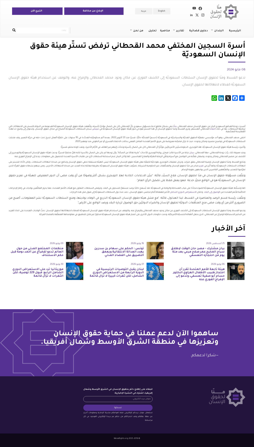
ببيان (192, 153)
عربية (143, 11)
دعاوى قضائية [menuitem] (198, 30)
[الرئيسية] (226, 12)
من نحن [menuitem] (140, 32)
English (161, 11)
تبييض (95, 129)
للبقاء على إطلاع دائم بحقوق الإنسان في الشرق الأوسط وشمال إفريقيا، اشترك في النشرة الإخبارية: (118, 391)
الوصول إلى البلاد (212, 192)
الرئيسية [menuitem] (235, 30)
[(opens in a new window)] (200, 9)
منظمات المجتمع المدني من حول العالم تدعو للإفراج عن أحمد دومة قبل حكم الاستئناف (37, 252)
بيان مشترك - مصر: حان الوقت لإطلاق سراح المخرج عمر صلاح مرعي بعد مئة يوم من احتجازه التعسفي (198, 252)
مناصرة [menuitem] (165, 30)
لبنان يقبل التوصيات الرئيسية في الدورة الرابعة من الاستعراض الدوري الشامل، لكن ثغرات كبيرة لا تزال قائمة (117, 273)
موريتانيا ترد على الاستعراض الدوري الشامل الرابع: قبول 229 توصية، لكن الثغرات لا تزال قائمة (37, 273)
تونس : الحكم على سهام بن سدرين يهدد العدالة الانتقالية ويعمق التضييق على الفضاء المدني (119, 252)
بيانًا (175, 126)
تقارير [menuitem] (181, 32)
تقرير (201, 166)
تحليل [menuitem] (152, 30)
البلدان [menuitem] (220, 32)
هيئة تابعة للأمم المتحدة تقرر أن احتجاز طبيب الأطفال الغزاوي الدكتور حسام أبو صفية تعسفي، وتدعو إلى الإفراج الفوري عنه (199, 274)
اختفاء (213, 129)
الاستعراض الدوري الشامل (183, 192)
